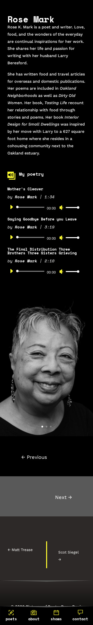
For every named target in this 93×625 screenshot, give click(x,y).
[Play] (11, 207)
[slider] (71, 207)
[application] (42, 207)
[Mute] (61, 207)
